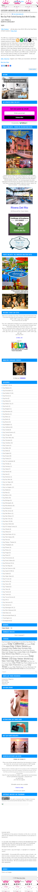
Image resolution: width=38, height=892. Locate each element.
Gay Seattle (6, 573)
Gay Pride (5, 555)
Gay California (6, 427)
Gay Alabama (6, 388)
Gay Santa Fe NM (7, 571)
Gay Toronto (6, 592)
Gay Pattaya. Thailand (8, 542)
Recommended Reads (8, 615)
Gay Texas (5, 584)
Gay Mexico (6, 495)
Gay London (6, 484)
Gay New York (6, 518)
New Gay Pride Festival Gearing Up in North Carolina (18, 16)
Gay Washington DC (8, 607)
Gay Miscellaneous (8, 505)
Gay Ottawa (6, 531)
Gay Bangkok (6, 409)
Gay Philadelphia (7, 544)
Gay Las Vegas (7, 482)
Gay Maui (5, 492)
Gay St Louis (6, 578)
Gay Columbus (6, 443)
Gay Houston (6, 471)
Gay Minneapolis (7, 503)
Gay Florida (6, 458)
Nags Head (14, 31)
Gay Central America (8, 432)
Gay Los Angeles (7, 487)
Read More (32, 69)
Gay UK (5, 599)
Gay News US (6, 521)
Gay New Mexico (7, 513)
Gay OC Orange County (9, 526)
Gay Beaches (6, 414)
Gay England (6, 453)
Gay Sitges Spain (7, 576)
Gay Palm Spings (7, 537)
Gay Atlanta (6, 401)
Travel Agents (6, 618)
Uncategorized (6, 620)
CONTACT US (6, 385)
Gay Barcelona (6, 411)
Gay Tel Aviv (6, 581)
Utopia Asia (5, 683)
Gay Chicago (6, 435)
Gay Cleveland (6, 440)
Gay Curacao (6, 445)
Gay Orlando (6, 529)
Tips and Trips (5, 682)
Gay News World (7, 524)
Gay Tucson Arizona (8, 597)
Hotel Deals (6, 612)
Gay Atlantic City (7, 403)
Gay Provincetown (7, 558)
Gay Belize (5, 416)
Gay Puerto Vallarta (8, 560)
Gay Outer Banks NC (19, 14)
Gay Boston (6, 422)
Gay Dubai (5, 450)
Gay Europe (6, 456)
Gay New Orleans (7, 516)
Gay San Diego (7, 565)
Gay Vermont (6, 605)
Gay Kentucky (6, 477)
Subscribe (19, 117)
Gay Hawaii (6, 469)
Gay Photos (6, 550)
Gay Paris (5, 539)
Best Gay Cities (5, 62)
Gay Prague (6, 552)
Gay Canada (6, 429)
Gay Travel (5, 594)
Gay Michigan (6, 500)
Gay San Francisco (8, 568)
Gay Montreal (6, 508)
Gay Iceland (5, 680)
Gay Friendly (6, 463)
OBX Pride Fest (5, 58)
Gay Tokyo (5, 589)
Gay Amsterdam (7, 390)
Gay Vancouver (7, 602)
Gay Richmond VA (7, 563)
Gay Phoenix (6, 547)
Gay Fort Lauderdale (8, 461)
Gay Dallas (5, 448)
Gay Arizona (6, 395)
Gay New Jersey (7, 510)
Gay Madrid (6, 490)
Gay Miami (5, 497)
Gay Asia (5, 398)
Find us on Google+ (7, 872)
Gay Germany (6, 466)
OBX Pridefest (5, 29)
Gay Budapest (6, 424)
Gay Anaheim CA (7, 393)
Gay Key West (6, 479)
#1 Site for (19, 378)
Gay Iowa (5, 474)
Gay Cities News (7, 437)
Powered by (15, 123)
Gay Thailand (6, 586)
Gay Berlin (5, 419)
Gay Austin (5, 406)
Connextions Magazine (7, 679)
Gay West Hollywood (8, 610)
